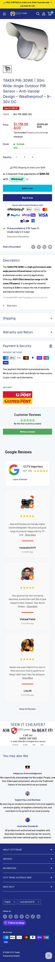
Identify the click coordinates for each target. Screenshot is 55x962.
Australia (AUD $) (27, 902)
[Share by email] (50, 246)
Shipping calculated (35, 132)
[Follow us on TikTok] (33, 916)
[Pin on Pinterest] (39, 246)
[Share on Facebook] (33, 246)
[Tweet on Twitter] (44, 246)
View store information (18, 236)
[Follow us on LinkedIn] (38, 916)
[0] (49, 13)
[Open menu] (4, 14)
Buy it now (27, 197)
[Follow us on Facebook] (5, 916)
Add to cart (27, 188)
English (8, 902)
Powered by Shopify (11, 956)
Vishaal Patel (27, 619)
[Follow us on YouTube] (27, 916)
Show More (30, 535)
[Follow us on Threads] (11, 916)
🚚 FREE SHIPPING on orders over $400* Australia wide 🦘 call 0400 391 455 (27, 4)
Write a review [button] (27, 431)
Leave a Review (20, 479)
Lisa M (27, 690)
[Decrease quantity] (17, 157)
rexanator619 (27, 547)
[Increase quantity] (32, 157)
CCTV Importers (33, 466)
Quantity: (7, 157)
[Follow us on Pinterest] (22, 916)
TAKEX (6, 114)
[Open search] (38, 13)
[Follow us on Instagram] (16, 916)
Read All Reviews (27, 709)
